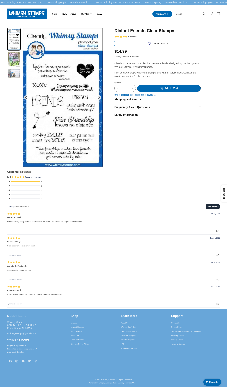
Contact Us (175, 323)
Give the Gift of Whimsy (80, 344)
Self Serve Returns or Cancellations (186, 331)
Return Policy (176, 327)
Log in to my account (16, 345)
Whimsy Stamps (108, 380)
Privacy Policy (177, 340)
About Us (124, 323)
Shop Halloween (77, 340)
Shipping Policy (177, 336)
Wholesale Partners (129, 348)
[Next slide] (99, 97)
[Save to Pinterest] (99, 31)
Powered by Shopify (97, 383)
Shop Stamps (76, 331)
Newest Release (77, 327)
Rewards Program (128, 336)
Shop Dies (75, 336)
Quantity (117, 83)
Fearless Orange (132, 383)
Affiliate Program (128, 340)
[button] (56, 14)
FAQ (123, 344)
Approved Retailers (15, 352)
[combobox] (190, 14)
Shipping (117, 57)
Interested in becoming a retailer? (22, 349)
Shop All (74, 323)
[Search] (203, 14)
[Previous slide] (26, 97)
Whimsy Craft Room (129, 327)
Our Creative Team (129, 331)
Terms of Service (178, 344)
